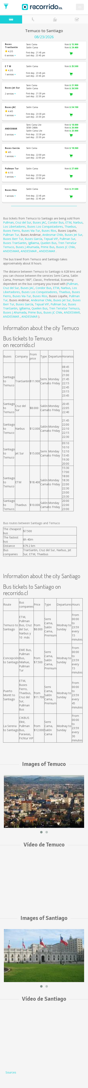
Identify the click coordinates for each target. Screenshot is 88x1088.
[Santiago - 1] (44, 955)
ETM (68, 222)
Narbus (78, 222)
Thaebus (70, 226)
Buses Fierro (11, 231)
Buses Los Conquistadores (45, 226)
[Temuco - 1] (44, 801)
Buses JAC (39, 222)
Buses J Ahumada (27, 247)
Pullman (8, 222)
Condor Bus (56, 222)
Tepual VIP (51, 239)
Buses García (33, 239)
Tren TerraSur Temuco (64, 308)
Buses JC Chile (65, 247)
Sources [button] (11, 1072)
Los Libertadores (14, 226)
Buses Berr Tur (13, 239)
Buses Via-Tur (30, 231)
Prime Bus (47, 247)
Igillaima (33, 243)
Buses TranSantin (14, 243)
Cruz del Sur (23, 222)
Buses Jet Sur (73, 235)
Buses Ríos (49, 231)
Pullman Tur (11, 235)
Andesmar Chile (52, 235)
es (79, 7)
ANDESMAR (11, 251)
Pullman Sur (67, 239)
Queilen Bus (48, 243)
